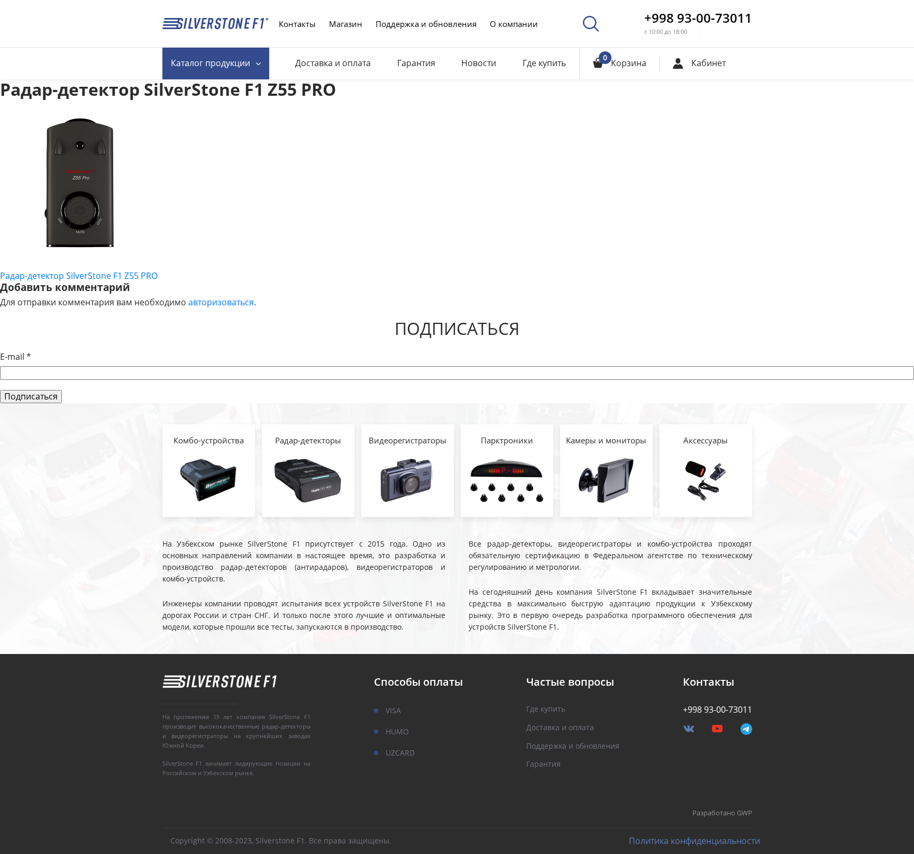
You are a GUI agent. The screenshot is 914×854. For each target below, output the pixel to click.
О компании (514, 24)
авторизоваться (221, 302)
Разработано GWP (722, 813)
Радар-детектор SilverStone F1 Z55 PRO (79, 275)
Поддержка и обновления (426, 24)
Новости (478, 63)
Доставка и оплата (333, 63)
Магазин (345, 24)
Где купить (544, 63)
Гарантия (416, 63)
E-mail (15, 357)
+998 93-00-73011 (698, 18)
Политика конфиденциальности (694, 841)
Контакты (297, 24)
